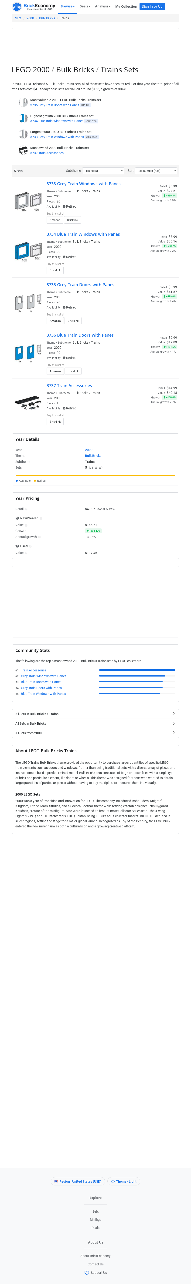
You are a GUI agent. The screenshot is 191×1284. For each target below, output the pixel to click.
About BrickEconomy (95, 1256)
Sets (18, 18)
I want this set (148, 221)
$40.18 (172, 393)
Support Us (99, 1272)
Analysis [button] (101, 6)
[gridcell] (95, 475)
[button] (25, 509)
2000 (30, 18)
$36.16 (172, 241)
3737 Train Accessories (47, 153)
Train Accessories (33, 670)
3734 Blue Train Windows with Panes (56, 121)
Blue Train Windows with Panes (43, 694)
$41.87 (172, 292)
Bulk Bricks (47, 18)
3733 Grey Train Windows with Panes (57, 137)
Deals (95, 1228)
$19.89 (172, 342)
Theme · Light (126, 1181)
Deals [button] (83, 6)
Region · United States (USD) (80, 1181)
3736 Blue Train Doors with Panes (80, 335)
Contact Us (96, 1264)
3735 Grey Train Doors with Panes (54, 105)
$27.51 (172, 191)
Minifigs (95, 1219)
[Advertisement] (99, 41)
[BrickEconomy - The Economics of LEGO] (34, 7)
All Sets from (28, 733)
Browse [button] (66, 6)
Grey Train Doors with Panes (41, 688)
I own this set (147, 214)
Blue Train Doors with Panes (41, 682)
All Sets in (36, 714)
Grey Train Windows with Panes (43, 676)
